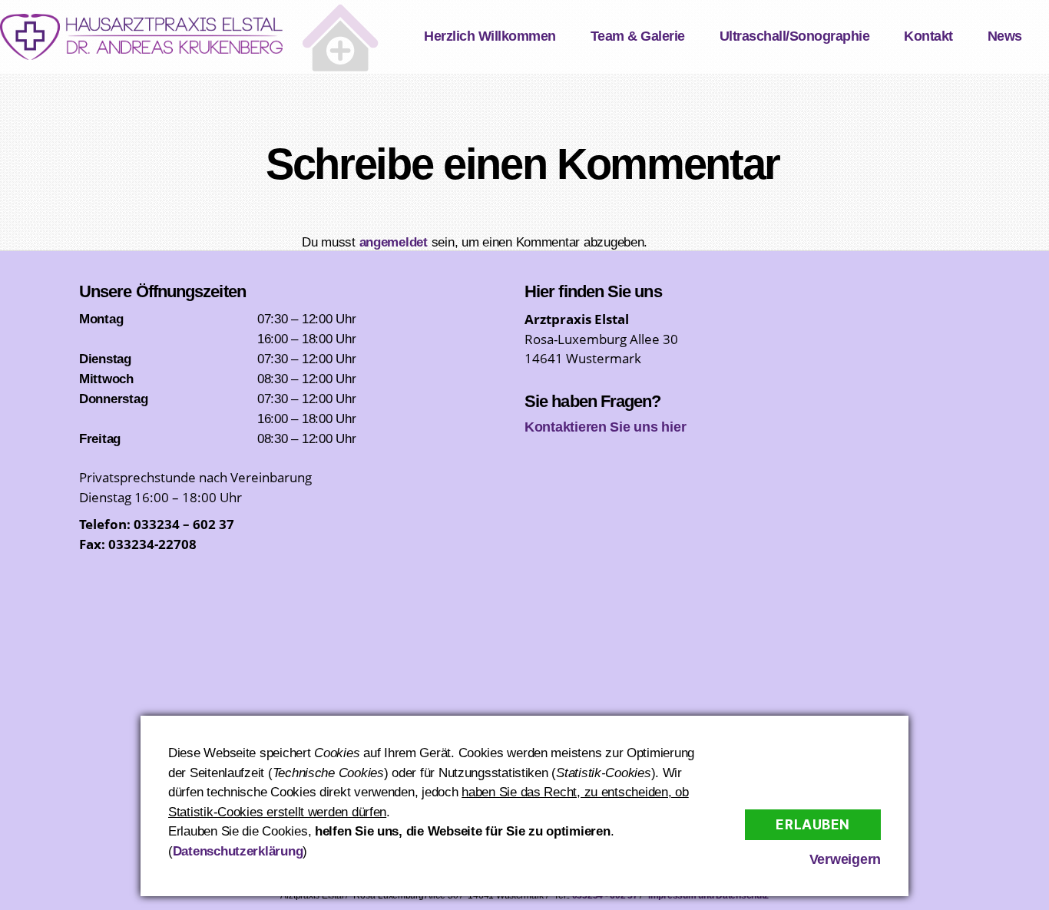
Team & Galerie (638, 36)
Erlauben (813, 824)
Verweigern (845, 859)
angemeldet (393, 242)
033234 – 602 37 (184, 524)
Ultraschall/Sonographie (795, 36)
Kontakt (928, 36)
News (1005, 36)
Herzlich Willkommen (490, 36)
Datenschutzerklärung (238, 851)
